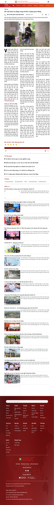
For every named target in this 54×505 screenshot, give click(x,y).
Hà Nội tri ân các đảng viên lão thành (14, 321)
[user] (48, 2)
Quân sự (25, 410)
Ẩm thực (16, 418)
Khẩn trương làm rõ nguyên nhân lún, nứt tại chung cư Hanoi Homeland (23, 334)
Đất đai (41, 415)
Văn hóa (25, 423)
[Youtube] (28, 471)
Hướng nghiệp (17, 430)
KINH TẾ (35, 5)
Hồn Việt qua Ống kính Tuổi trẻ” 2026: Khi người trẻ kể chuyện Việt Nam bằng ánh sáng (25, 228)
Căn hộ (41, 413)
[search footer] (7, 401)
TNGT (25, 181)
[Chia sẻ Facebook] (46, 15)
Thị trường (8, 433)
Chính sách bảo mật (34, 463)
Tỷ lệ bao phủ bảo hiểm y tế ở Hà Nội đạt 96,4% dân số (18, 282)
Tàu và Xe (8, 423)
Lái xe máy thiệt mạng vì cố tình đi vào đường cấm (20, 170)
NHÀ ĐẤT (42, 5)
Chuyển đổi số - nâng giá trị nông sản (13, 242)
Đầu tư (41, 410)
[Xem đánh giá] (27, 148)
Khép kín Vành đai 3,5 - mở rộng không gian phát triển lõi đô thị (21, 308)
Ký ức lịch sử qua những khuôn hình (13, 215)
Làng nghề (25, 428)
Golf (41, 430)
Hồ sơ (24, 413)
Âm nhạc (8, 452)
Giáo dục (16, 423)
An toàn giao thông (33, 181)
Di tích (24, 430)
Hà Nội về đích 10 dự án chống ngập (13, 347)
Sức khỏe (34, 423)
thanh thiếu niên (10, 100)
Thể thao (42, 423)
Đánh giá (8, 435)
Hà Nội (7, 408)
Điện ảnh (8, 447)
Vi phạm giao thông (9, 181)
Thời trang (8, 449)
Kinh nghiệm (43, 417)
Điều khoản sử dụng (25, 463)
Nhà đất (42, 405)
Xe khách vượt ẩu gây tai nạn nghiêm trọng (18, 159)
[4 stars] (13, 145)
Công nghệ (8, 417)
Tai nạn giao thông (19, 181)
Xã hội (7, 413)
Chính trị (8, 410)
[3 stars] (11, 145)
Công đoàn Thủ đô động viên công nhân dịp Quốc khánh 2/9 (19, 295)
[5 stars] (16, 145)
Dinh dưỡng (34, 428)
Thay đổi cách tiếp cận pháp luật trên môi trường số (17, 255)
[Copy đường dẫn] (49, 15)
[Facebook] (26, 471)
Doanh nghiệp (35, 417)
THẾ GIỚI (30, 5)
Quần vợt (42, 428)
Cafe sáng (34, 410)
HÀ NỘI (23, 5)
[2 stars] (8, 145)
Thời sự (6, 9)
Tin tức (24, 408)
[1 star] (5, 145)
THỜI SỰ (18, 5)
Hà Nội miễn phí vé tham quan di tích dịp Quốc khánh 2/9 (19, 189)
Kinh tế (33, 405)
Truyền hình (17, 442)
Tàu (7, 428)
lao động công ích (42, 181)
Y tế (32, 426)
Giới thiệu (18, 463)
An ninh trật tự (9, 415)
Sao (7, 445)
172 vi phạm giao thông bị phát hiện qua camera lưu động (22, 174)
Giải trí (7, 440)
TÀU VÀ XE (48, 5)
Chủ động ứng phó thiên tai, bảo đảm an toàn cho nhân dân (19, 360)
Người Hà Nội (17, 412)
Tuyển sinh (16, 428)
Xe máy (7, 430)
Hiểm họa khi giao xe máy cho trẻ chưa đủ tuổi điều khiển (22, 162)
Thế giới (25, 405)
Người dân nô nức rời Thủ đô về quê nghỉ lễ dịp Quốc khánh (19, 373)
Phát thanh (16, 445)
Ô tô (7, 426)
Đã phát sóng (17, 440)
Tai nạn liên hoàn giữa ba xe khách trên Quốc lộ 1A (20, 166)
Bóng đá (42, 426)
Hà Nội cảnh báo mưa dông (11, 268)
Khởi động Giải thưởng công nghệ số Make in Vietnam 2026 (19, 202)
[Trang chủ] (13, 5)
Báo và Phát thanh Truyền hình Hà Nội (15, 14)
